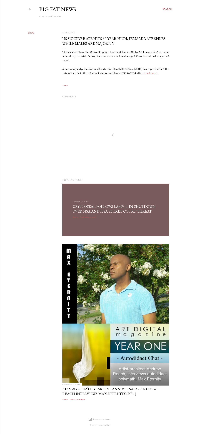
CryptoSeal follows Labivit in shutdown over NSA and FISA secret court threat (114, 209)
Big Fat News (57, 9)
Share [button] (31, 32)
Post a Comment (88, 217)
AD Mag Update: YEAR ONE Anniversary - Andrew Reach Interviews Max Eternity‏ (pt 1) (109, 391)
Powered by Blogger (102, 419)
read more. (151, 73)
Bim (108, 425)
